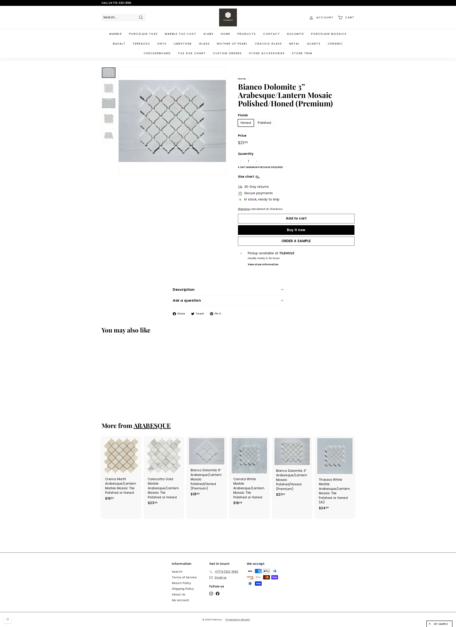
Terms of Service (184, 577)
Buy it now (296, 230)
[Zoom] (172, 121)
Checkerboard (157, 53)
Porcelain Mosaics (329, 34)
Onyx (162, 43)
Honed (246, 123)
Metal (294, 43)
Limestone (183, 43)
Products (246, 34)
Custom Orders (227, 53)
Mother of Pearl (232, 43)
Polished (264, 123)
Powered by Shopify (238, 619)
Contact (271, 34)
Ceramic (335, 43)
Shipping (244, 209)
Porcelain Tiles (143, 34)
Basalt (119, 43)
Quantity (245, 153)
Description (184, 289)
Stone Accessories (267, 53)
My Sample (441, 624)
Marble (115, 34)
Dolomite (295, 34)
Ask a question (187, 300)
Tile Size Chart (192, 53)
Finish (243, 115)
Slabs (208, 34)
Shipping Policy (183, 589)
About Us (178, 594)
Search (177, 572)
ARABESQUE (152, 425)
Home (225, 34)
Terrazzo (141, 43)
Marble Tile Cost (180, 34)
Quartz (314, 43)
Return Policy (181, 583)
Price (242, 135)
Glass (204, 43)
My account (180, 600)
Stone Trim (302, 53)
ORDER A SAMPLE (296, 241)
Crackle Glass (268, 43)
